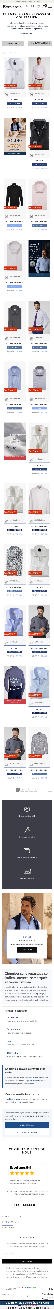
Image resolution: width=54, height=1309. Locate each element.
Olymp (14, 100)
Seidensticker (14, 221)
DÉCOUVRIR (27, 949)
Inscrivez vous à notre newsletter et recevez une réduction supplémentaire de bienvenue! (27, 1245)
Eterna (39, 100)
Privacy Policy (47, 1294)
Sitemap (45, 1299)
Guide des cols (27, 1125)
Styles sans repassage (27, 1132)
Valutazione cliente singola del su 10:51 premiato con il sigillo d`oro (28, 1192)
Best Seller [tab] (25, 1204)
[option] (27, 1179)
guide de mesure (14, 1099)
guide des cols (33, 1080)
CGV (51, 1289)
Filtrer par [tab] (13, 43)
